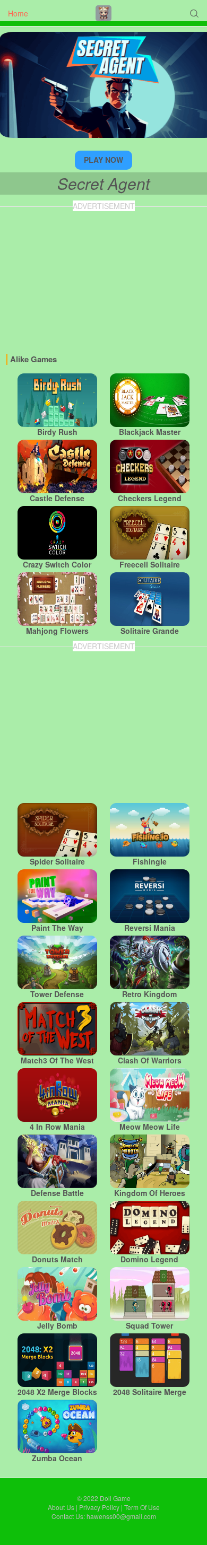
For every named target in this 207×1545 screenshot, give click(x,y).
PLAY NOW (103, 159)
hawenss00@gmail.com (121, 1516)
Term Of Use (142, 1507)
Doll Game (115, 1498)
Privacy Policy (99, 1507)
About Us (61, 1507)
